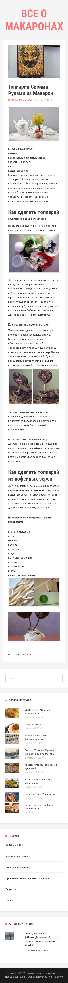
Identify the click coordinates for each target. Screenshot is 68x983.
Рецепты (10, 889)
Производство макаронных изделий (27, 878)
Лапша (9, 900)
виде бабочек (29, 310)
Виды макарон (14, 844)
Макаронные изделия (18, 855)
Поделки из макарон (20, 100)
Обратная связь (37, 976)
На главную (56, 976)
